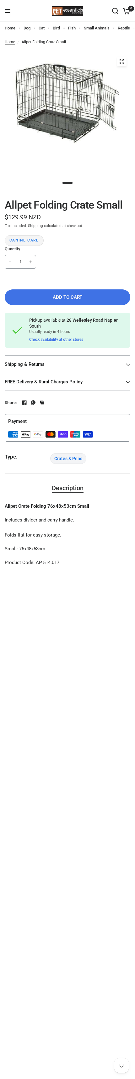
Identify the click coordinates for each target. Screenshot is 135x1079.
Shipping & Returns (25, 364)
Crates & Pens (68, 458)
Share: (11, 403)
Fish (72, 28)
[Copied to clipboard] (42, 402)
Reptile (124, 28)
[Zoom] (122, 61)
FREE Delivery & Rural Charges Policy (44, 382)
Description (68, 488)
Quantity (12, 248)
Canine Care (24, 240)
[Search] (115, 11)
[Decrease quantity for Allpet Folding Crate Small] (10, 261)
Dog (27, 28)
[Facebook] (24, 402)
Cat (42, 28)
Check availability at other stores (56, 339)
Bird (56, 28)
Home (10, 28)
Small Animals (97, 28)
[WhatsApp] (33, 402)
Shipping (35, 226)
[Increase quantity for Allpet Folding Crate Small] (31, 261)
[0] (125, 11)
